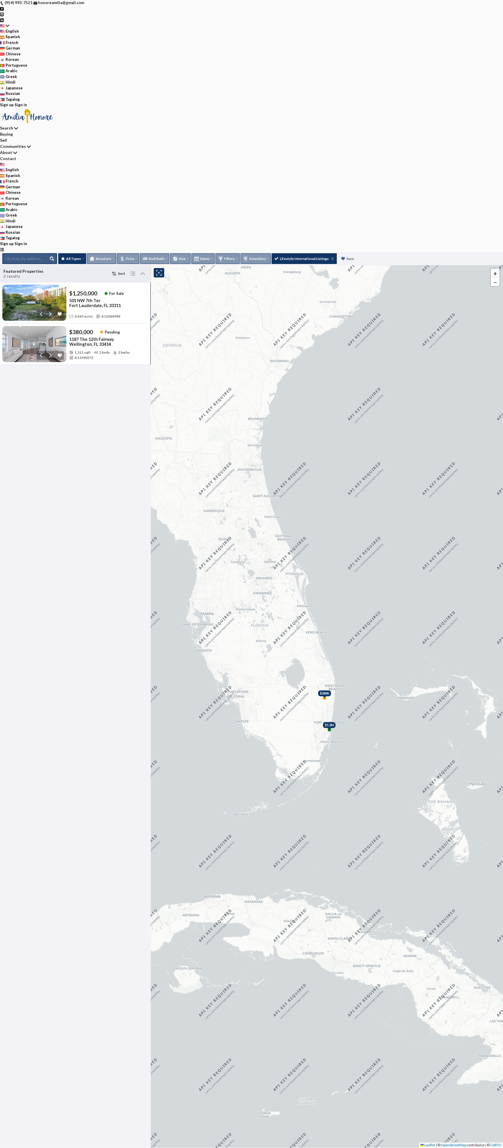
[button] (495, 273)
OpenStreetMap (453, 1145)
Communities (13, 146)
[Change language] (4, 26)
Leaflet (429, 1145)
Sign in (21, 104)
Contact (8, 158)
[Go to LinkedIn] (2, 19)
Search (6, 127)
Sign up (7, 104)
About (6, 152)
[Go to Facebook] (2, 8)
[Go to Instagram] (2, 14)
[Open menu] (2, 249)
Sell (3, 140)
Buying (6, 134)
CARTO (496, 1145)
